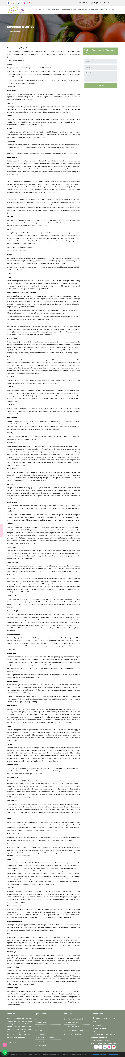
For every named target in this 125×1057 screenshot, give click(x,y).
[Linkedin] (19, 3)
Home (38, 9)
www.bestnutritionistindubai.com (103, 1043)
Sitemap (38, 1030)
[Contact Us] (4, 1044)
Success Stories (69, 9)
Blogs (114, 9)
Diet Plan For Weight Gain (73, 1019)
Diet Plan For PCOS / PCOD (74, 1030)
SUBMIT (101, 86)
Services (55, 9)
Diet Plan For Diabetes (72, 1023)
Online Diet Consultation (99, 9)
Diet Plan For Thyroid (72, 1026)
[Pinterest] (14, 3)
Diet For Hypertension (72, 1034)
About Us (46, 9)
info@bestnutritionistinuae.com (104, 3)
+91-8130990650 (101, 1028)
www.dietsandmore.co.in (100, 1040)
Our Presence (40, 1034)
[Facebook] (9, 3)
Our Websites (40, 1045)
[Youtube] (29, 3)
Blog (37, 1026)
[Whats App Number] (4, 1052)
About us (38, 1019)
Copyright (11, 1055)
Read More (12, 1042)
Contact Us (82, 9)
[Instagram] (24, 3)
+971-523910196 (80, 3)
